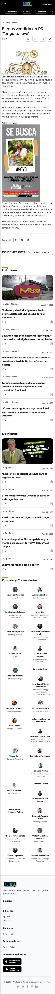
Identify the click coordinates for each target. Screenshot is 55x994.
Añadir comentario (42, 252)
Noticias (26, 12)
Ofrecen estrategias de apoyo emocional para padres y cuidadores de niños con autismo (25, 412)
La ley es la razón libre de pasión (20, 564)
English (6, 921)
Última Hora (11, 12)
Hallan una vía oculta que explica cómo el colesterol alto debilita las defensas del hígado (26, 361)
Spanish (6, 917)
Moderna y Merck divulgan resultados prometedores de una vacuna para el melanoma (24, 314)
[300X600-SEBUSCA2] (27, 163)
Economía (41, 12)
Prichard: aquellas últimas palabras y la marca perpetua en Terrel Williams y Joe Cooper (25, 543)
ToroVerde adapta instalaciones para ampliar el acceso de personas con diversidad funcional (23, 386)
